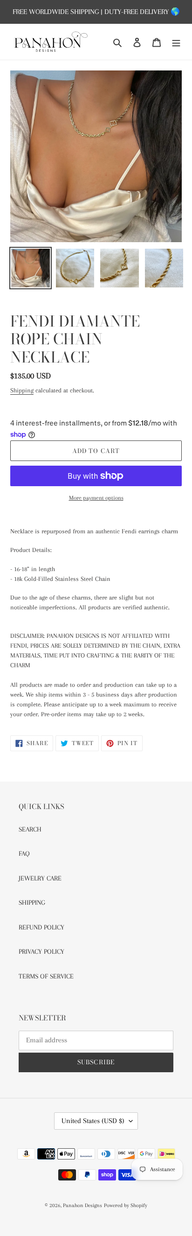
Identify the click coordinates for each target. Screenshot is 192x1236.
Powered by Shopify (125, 1205)
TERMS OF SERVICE (46, 976)
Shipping (22, 390)
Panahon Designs (82, 1205)
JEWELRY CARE (40, 878)
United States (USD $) (93, 1121)
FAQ (24, 853)
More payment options (96, 498)
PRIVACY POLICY (41, 951)
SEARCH (30, 829)
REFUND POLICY (41, 927)
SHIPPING (32, 902)
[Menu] (176, 42)
